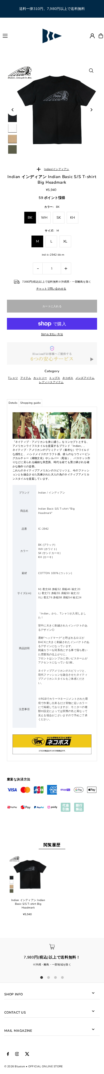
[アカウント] (92, 35)
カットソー (40, 378)
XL (65, 241)
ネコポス (67, 378)
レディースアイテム (51, 382)
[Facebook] (8, 1054)
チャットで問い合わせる (51, 288)
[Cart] (101, 35)
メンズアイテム (85, 378)
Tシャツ (13, 378)
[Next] (91, 110)
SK (59, 217)
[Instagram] (17, 1054)
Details (13, 403)
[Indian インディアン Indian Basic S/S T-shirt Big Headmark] (28, 874)
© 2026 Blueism (14, 1066)
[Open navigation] (19, 35)
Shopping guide (30, 403)
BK (30, 217)
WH (44, 217)
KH (72, 217)
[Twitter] (27, 1054)
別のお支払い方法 (52, 334)
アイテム (25, 378)
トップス (54, 378)
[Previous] (13, 110)
